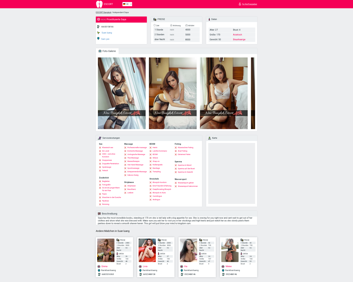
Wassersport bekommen (188, 186)
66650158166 (107, 26)
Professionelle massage (137, 147)
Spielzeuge (106, 167)
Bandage (156, 168)
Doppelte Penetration (110, 164)
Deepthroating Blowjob (162, 189)
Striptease (131, 186)
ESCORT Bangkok (103, 12)
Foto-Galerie (109, 51)
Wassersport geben (186, 183)
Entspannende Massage (137, 172)
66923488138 (149, 274)
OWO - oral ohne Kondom (108, 155)
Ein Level (105, 151)
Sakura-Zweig (132, 175)
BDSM (155, 154)
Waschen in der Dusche (111, 197)
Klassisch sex (107, 147)
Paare (104, 194)
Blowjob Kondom (160, 182)
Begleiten (106, 181)
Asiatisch (237, 34)
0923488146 (190, 274)
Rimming (105, 204)
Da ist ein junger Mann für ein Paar (111, 189)
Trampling (157, 172)
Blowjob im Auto (159, 193)
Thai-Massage (133, 158)
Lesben (130, 193)
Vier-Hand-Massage (135, 165)
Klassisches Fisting (185, 147)
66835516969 (108, 274)
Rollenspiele (157, 165)
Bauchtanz (131, 189)
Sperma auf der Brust (186, 169)
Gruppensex (107, 160)
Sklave (155, 158)
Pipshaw (105, 201)
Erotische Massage (135, 151)
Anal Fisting (182, 151)
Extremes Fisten (184, 154)
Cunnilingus (157, 196)
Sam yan (105, 39)
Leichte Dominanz (160, 151)
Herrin (155, 147)
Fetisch (105, 170)
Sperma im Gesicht (185, 172)
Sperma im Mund (184, 165)
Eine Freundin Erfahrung (162, 186)
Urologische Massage (136, 154)
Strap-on (156, 161)
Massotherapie (133, 161)
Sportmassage (133, 168)
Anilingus (156, 200)
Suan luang (106, 32)
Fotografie (106, 185)
